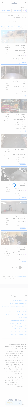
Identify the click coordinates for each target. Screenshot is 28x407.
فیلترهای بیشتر (3, 11)
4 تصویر (23, 67)
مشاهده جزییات (22, 62)
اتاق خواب (8, 10)
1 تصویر (23, 31)
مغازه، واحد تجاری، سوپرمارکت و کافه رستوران (19, 11)
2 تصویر (23, 233)
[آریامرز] (13, 2)
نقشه (17, 403)
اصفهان (21, 21)
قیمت (15, 10)
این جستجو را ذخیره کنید (20, 276)
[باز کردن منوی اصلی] (25, 2)
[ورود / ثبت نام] (2, 2)
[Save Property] (3, 32)
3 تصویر (23, 100)
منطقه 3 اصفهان (15, 21)
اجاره (25, 21)
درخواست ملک (9, 403)
